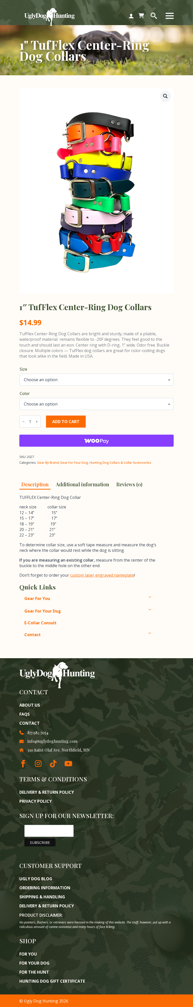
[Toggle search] (153, 15)
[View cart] (141, 16)
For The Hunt (34, 972)
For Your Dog (34, 963)
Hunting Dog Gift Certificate (52, 981)
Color (25, 393)
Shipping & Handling (42, 897)
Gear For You (37, 598)
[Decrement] (23, 421)
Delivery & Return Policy (46, 792)
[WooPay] (96, 441)
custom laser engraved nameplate (102, 575)
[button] (165, 96)
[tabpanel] (92, 536)
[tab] (35, 484)
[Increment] (36, 421)
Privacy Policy (35, 801)
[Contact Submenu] (160, 633)
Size (23, 369)
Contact (32, 634)
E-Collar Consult (40, 623)
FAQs (24, 714)
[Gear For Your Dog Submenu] (160, 609)
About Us (29, 705)
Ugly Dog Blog (35, 879)
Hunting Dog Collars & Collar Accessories (120, 462)
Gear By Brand (48, 462)
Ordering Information (44, 888)
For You (28, 954)
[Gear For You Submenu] (160, 597)
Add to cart (65, 421)
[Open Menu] (170, 16)
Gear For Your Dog (74, 462)
